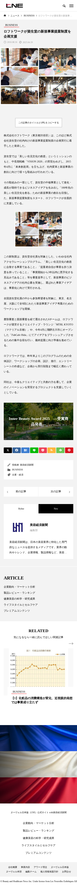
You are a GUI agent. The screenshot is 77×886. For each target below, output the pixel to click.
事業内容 (25, 867)
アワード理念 (40, 867)
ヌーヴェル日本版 (60, 867)
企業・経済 (17, 474)
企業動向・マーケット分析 (19, 586)
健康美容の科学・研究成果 (19, 598)
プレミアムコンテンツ (17, 610)
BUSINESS (17, 469)
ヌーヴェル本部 (14, 871)
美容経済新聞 (26, 465)
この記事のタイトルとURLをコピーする (38, 122)
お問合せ (66, 871)
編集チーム (31, 871)
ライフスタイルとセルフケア (21, 604)
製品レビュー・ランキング (19, 592)
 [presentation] (71, 644)
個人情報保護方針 (49, 871)
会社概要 (12, 867)
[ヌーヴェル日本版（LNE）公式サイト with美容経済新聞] (14, 5)
